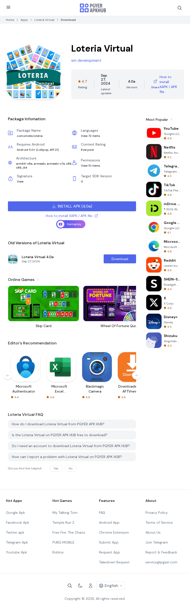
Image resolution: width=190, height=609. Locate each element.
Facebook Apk (17, 522)
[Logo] (93, 8)
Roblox (58, 552)
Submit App (109, 542)
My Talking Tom (64, 512)
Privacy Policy (156, 512)
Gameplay (74, 224)
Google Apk (15, 512)
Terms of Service (159, 522)
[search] (179, 7)
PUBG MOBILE (63, 542)
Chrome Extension (114, 532)
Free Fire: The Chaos (68, 532)
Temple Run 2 (63, 522)
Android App (109, 522)
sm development (86, 60)
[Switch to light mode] (80, 585)
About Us (153, 532)
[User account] (90, 585)
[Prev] (8, 375)
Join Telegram (156, 542)
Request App (109, 552)
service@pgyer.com (161, 562)
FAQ (102, 512)
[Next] (136, 375)
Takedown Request (114, 562)
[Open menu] (8, 7)
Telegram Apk (17, 542)
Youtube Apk (16, 552)
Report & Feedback (161, 552)
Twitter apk (15, 532)
